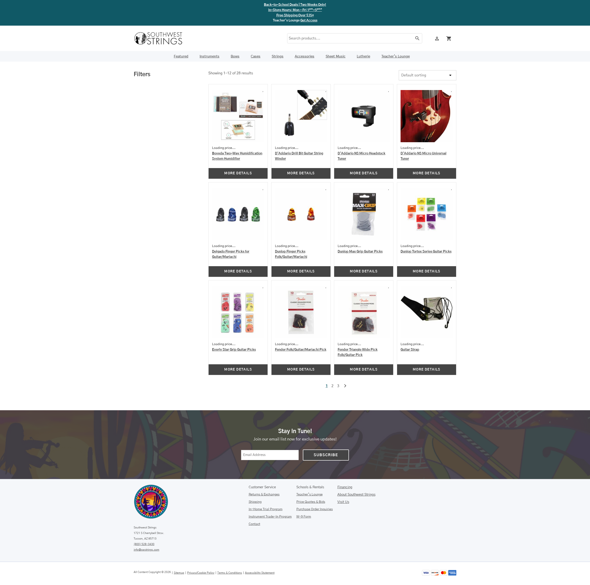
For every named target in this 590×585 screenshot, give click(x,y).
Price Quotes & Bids (310, 502)
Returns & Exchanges (264, 494)
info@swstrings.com (146, 549)
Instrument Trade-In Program (270, 516)
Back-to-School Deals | (295, 4)
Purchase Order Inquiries (314, 509)
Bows (235, 56)
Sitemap (179, 572)
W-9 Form (303, 516)
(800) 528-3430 (144, 544)
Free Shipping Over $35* (295, 15)
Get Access (308, 20)
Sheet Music (335, 56)
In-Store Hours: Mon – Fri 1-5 (295, 10)
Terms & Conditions (229, 572)
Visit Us (343, 502)
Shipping (255, 502)
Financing (344, 487)
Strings (277, 56)
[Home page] (161, 38)
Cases (255, 56)
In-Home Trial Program (266, 509)
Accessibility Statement (259, 572)
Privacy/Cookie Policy (200, 572)
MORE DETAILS (238, 173)
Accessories (304, 56)
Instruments (209, 56)
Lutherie (363, 56)
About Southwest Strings (356, 494)
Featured (181, 56)
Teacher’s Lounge (395, 56)
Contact (254, 524)
